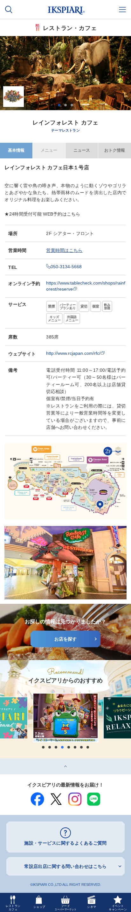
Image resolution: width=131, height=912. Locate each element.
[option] (65, 73)
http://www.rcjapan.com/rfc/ (73, 353)
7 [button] (81, 747)
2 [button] (65, 105)
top (3, 760)
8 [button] (88, 747)
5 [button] (69, 747)
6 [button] (75, 747)
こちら (73, 214)
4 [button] (62, 747)
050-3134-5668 (66, 266)
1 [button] (59, 105)
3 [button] (72, 105)
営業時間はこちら (64, 250)
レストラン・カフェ (70, 27)
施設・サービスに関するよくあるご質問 (65, 843)
